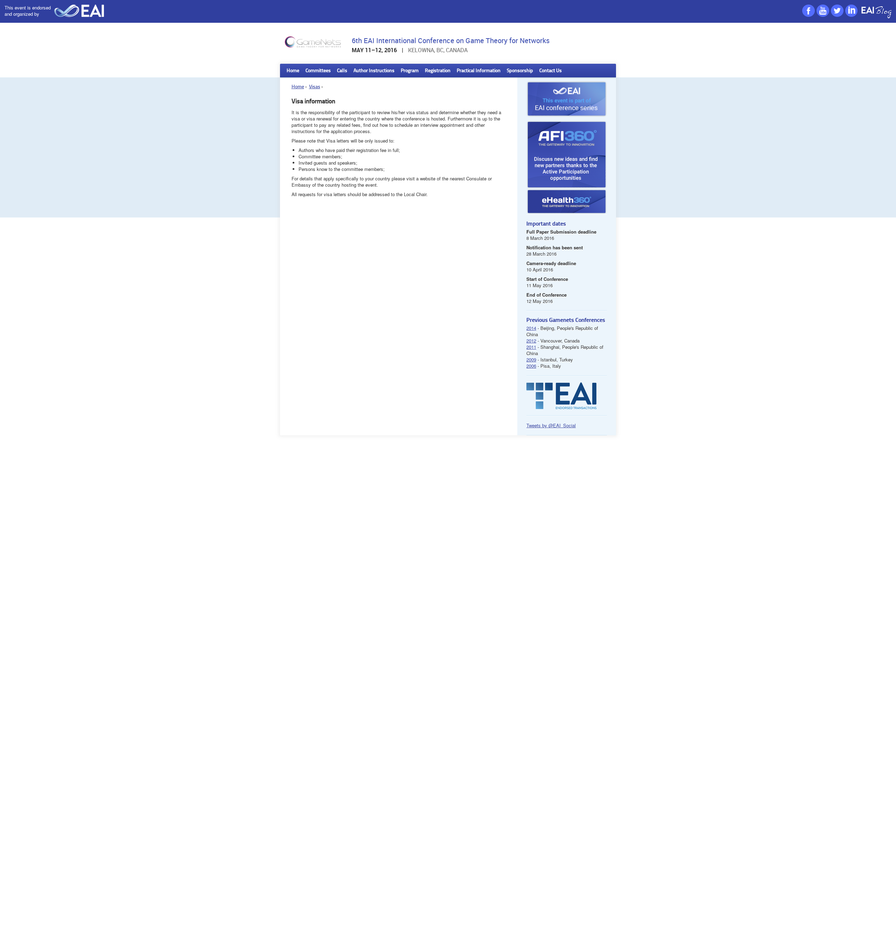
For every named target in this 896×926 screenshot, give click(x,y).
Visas (314, 87)
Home (293, 71)
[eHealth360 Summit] (566, 212)
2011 (531, 347)
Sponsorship (520, 71)
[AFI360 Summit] (566, 154)
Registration (437, 71)
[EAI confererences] (566, 118)
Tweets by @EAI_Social (551, 425)
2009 (531, 359)
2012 (531, 340)
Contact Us (550, 71)
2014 (531, 328)
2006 (531, 365)
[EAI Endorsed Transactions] (561, 407)
